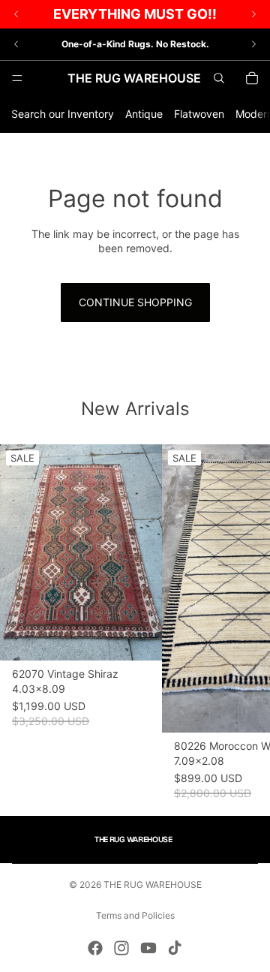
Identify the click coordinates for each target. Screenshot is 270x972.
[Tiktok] (175, 948)
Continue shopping (135, 302)
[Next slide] (253, 44)
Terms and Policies (135, 915)
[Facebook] (95, 948)
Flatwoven (199, 113)
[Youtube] (149, 948)
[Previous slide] (16, 44)
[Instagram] (121, 948)
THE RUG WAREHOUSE (153, 884)
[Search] (219, 78)
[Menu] (17, 78)
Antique (144, 113)
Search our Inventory (62, 113)
